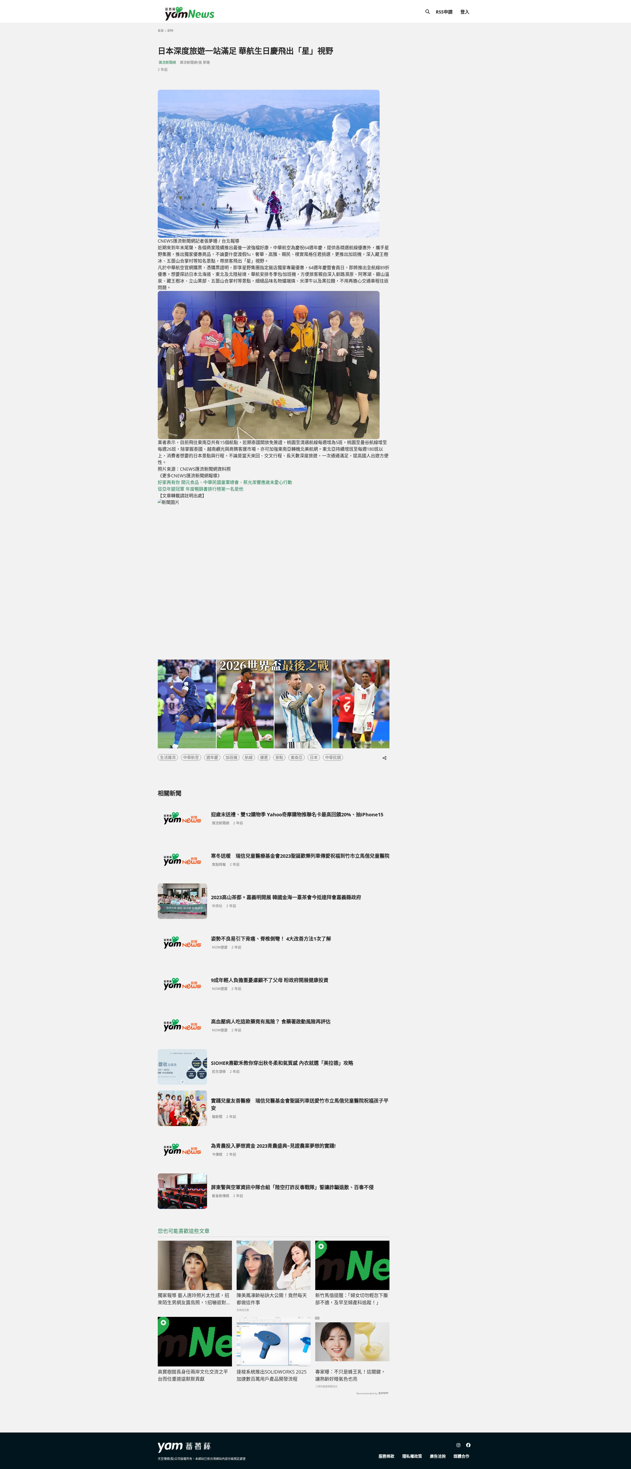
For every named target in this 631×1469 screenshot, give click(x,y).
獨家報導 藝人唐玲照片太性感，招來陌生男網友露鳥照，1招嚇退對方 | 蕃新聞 (194, 1299)
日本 (314, 757)
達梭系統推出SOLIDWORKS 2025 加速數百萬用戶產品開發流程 (272, 1375)
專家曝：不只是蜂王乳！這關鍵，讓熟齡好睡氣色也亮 (350, 1375)
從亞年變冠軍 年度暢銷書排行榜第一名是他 (200, 489)
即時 (170, 31)
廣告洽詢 (438, 1456)
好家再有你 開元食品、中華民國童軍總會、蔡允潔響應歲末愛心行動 (225, 482)
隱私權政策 (412, 1456)
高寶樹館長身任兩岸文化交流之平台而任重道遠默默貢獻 (193, 1375)
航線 (249, 757)
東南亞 (296, 757)
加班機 (231, 757)
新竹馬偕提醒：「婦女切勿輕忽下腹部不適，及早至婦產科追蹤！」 (351, 1299)
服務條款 (386, 1456)
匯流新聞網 (167, 62)
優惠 (264, 757)
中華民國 (333, 757)
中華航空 (191, 757)
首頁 (161, 31)
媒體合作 (461, 1456)
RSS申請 (444, 12)
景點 (279, 757)
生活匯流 (168, 757)
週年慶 (212, 757)
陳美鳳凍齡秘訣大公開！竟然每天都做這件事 (272, 1299)
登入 (464, 12)
